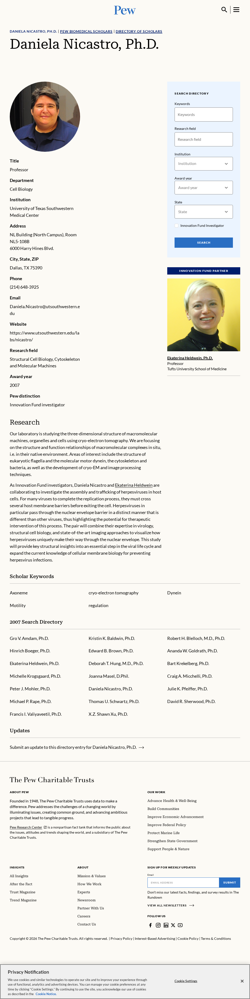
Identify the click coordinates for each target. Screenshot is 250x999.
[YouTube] (180, 925)
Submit (229, 882)
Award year (183, 178)
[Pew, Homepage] (125, 10)
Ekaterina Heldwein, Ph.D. (190, 357)
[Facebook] (150, 925)
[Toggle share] (237, 78)
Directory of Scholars (139, 31)
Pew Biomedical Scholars (86, 31)
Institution (182, 154)
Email (150, 875)
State (178, 202)
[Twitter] (173, 925)
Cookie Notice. (46, 994)
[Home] (52, 779)
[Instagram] (158, 925)
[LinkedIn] (166, 925)
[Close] (242, 981)
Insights (17, 867)
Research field (185, 128)
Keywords (182, 104)
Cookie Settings (186, 981)
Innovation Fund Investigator (202, 225)
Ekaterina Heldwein (134, 485)
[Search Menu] (224, 10)
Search (203, 242)
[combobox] (178, 163)
